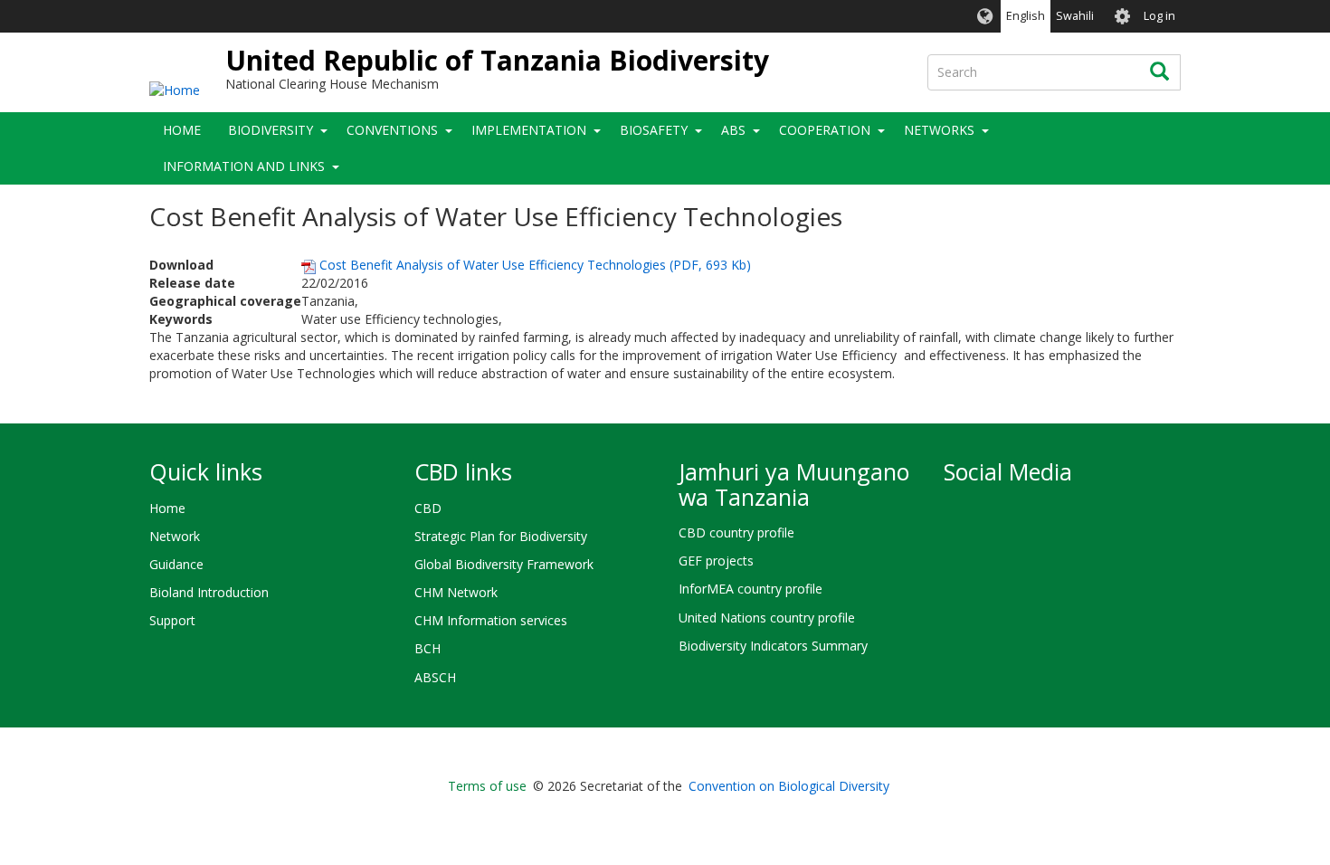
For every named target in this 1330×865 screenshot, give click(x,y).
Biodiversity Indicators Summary (773, 645)
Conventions (392, 129)
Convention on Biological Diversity (789, 785)
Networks (939, 129)
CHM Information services (490, 620)
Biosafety (654, 129)
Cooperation (824, 129)
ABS (733, 129)
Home (182, 129)
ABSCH (435, 677)
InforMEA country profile (750, 588)
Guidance (176, 564)
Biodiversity (270, 129)
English (1025, 16)
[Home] (174, 89)
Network (174, 536)
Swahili (1075, 16)
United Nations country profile (767, 617)
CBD (428, 508)
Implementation (528, 129)
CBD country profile (736, 532)
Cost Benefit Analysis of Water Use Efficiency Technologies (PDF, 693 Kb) (533, 264)
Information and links (244, 166)
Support (172, 620)
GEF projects (716, 560)
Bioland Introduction (209, 592)
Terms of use (487, 785)
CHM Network (456, 592)
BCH (427, 648)
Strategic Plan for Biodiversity (500, 536)
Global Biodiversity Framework (504, 564)
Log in (1159, 16)
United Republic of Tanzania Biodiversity (497, 60)
